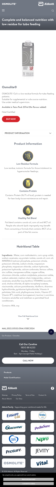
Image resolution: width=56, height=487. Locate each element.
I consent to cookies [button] (28, 484)
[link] (11, 119)
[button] (53, 11)
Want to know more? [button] (28, 479)
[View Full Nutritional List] (28, 320)
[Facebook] (52, 388)
